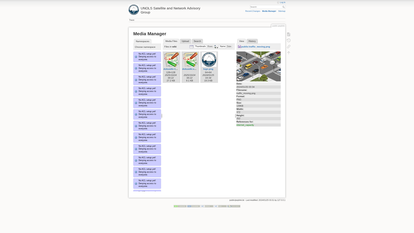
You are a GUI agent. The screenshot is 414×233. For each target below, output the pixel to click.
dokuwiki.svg (189, 69)
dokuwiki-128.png (173, 69)
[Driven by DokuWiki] (233, 206)
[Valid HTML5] (207, 206)
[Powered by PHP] (193, 206)
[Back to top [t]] (288, 53)
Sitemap (281, 11)
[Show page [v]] (288, 34)
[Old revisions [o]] (288, 40)
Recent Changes (252, 11)
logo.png (208, 69)
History (252, 41)
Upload (185, 41)
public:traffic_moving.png (255, 46)
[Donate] (180, 206)
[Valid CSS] (220, 206)
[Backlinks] (288, 47)
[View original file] (258, 66)
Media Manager (269, 11)
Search (283, 7)
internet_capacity (245, 125)
